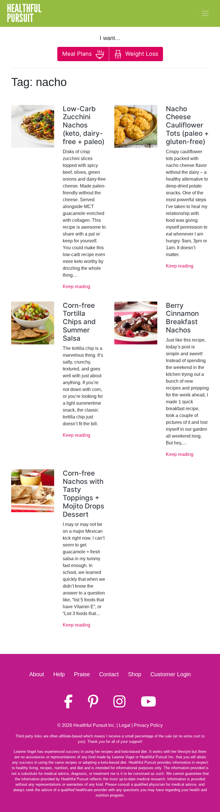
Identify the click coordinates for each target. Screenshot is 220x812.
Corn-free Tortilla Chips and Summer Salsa (79, 321)
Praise (82, 674)
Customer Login (170, 674)
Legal (124, 725)
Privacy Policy (148, 725)
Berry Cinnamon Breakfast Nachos (182, 317)
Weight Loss (140, 53)
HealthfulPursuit (24, 13)
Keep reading (76, 286)
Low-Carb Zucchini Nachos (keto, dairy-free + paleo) (84, 125)
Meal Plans (77, 53)
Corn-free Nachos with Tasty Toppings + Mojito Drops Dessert (83, 493)
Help (59, 674)
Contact (109, 674)
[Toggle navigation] (205, 13)
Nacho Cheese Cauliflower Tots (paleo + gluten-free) (187, 125)
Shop (134, 674)
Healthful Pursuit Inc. (94, 725)
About (36, 674)
